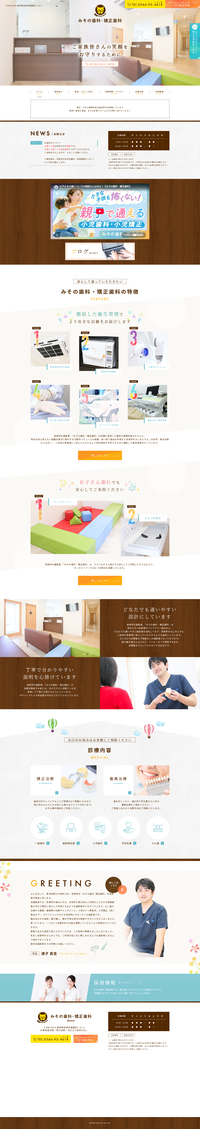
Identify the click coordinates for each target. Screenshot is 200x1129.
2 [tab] (87, 654)
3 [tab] (91, 654)
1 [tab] (84, 654)
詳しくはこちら (100, 455)
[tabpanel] (55, 628)
